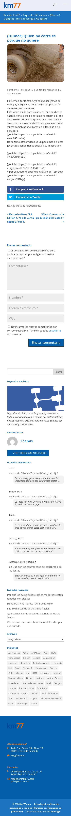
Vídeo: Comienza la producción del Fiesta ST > (50, 218)
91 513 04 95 (29, 774)
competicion (49, 658)
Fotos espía (41, 668)
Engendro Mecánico (35, 15)
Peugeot (58, 683)
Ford (17, 668)
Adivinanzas (14, 653)
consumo (12, 663)
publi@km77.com (20, 781)
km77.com (25, 804)
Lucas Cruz (45, 673)
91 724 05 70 (35, 771)
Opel (48, 683)
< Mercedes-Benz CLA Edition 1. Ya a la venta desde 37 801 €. (20, 218)
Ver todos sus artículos (29, 452)
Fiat (10, 668)
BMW (53, 653)
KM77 (34, 673)
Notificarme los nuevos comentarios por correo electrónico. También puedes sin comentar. (34, 330)
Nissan (29, 678)
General (53, 668)
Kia (27, 673)
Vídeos (34, 703)
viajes (11, 703)
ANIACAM (36, 653)
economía (57, 663)
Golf (10, 673)
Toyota (34, 698)
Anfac (25, 653)
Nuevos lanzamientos (33, 683)
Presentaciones (26, 688)
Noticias (39, 678)
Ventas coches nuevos (51, 698)
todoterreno (21, 698)
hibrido (19, 673)
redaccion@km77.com (23, 778)
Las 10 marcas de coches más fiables (28, 608)
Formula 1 (27, 668)
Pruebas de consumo (18, 693)
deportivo (25, 663)
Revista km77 (12, 15)
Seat (10, 698)
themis (15, 89)
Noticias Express (54, 678)
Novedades (13, 683)
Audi (46, 653)
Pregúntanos (17, 755)
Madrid (57, 673)
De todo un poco (41, 663)
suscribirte (55, 330)
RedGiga (55, 811)
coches (36, 658)
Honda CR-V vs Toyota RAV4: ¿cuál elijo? (35, 473)
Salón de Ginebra (50, 693)
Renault (35, 693)
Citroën (26, 658)
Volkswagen (22, 703)
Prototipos (42, 688)
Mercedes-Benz (15, 678)
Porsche (12, 688)
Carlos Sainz (14, 658)
